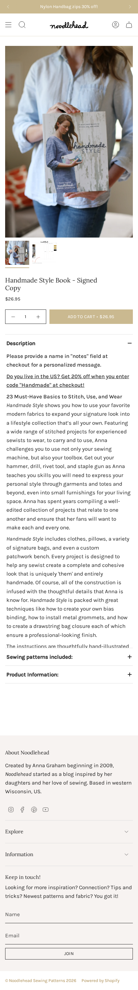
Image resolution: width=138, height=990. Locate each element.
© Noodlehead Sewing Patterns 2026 (40, 980)
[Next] (130, 7)
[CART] (129, 24)
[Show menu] (8, 24)
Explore (14, 831)
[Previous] (8, 7)
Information (19, 854)
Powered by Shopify (100, 980)
